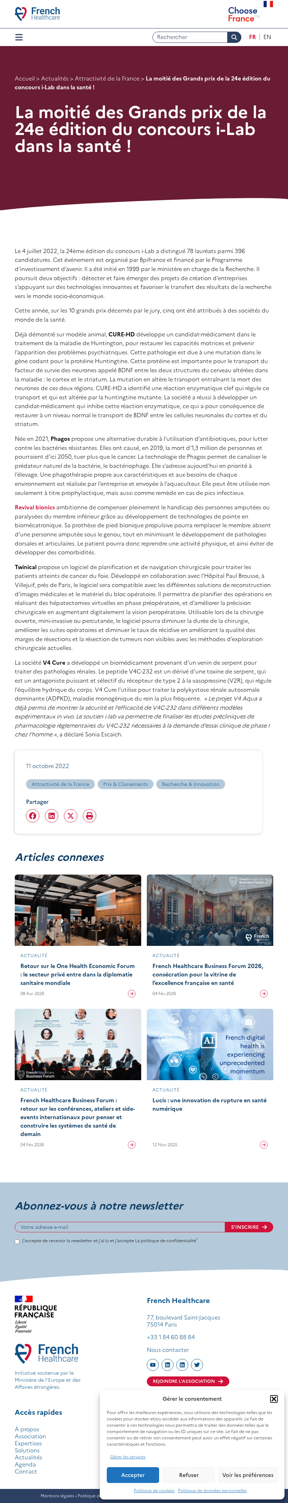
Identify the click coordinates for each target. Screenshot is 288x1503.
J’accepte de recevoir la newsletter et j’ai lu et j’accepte (110, 1240)
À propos (27, 1429)
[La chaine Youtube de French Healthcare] (153, 1365)
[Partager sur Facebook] (32, 816)
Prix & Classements (125, 784)
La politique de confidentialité (166, 1240)
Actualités (54, 78)
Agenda (25, 1464)
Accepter (133, 1475)
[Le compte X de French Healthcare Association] (197, 1365)
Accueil (25, 78)
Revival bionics (35, 507)
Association (30, 1436)
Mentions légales (57, 1495)
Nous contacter (168, 1349)
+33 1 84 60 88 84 (171, 1337)
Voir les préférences (248, 1475)
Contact (26, 1471)
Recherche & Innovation (191, 784)
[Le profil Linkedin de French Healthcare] (168, 1365)
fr (252, 36)
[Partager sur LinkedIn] (51, 816)
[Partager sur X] (70, 816)
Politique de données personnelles (212, 1490)
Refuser (189, 1475)
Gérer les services (127, 1456)
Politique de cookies (154, 1490)
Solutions (27, 1450)
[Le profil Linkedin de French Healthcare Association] (182, 1365)
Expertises (28, 1443)
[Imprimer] (89, 816)
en (267, 36)
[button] (273, 1398)
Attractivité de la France (107, 78)
